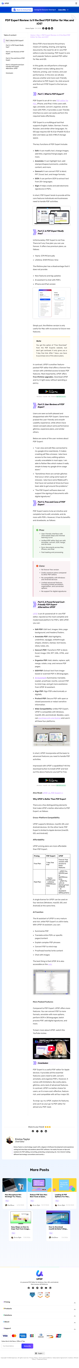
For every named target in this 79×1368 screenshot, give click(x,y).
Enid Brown (11, 1205)
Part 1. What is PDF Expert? (14, 40)
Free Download (51, 391)
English (40, 1353)
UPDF (7, 3)
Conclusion (9, 73)
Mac (38, 35)
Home (32, 35)
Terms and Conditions (45, 1358)
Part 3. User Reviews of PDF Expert (15, 52)
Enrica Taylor (30, 28)
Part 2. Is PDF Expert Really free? (15, 46)
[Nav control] (76, 3)
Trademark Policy (42, 1359)
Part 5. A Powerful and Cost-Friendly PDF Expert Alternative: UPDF (15, 66)
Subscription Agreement (60, 1358)
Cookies (70, 1358)
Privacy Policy (33, 1358)
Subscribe (27, 1346)
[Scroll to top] (74, 1363)
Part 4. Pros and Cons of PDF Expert (15, 59)
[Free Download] (51, 391)
